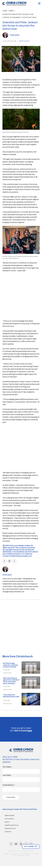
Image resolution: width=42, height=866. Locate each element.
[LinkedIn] (21, 844)
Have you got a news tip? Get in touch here (19, 809)
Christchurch (24, 41)
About (7, 822)
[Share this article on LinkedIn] (9, 561)
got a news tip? (31, 846)
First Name (7, 767)
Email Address (8, 785)
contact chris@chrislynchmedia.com (17, 556)
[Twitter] (26, 844)
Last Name (6, 775)
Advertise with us (12, 825)
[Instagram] (31, 844)
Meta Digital (25, 855)
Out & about (9, 819)
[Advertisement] (21, 296)
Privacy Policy (10, 828)
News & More (9, 815)
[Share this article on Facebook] (4, 561)
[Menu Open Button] (39, 3)
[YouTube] (16, 844)
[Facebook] (11, 844)
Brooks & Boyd (16, 854)
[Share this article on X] (14, 561)
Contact (8, 831)
